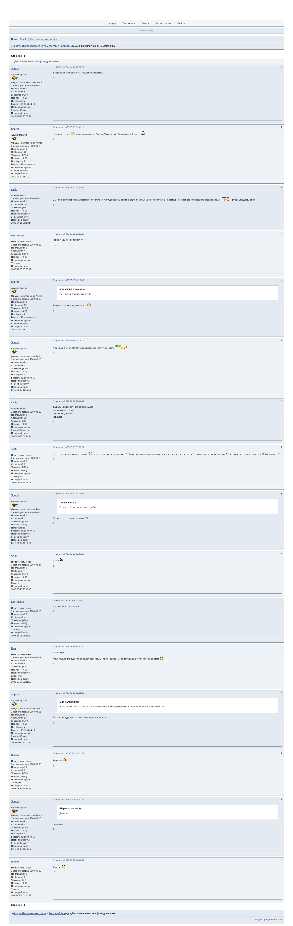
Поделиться (58, 67)
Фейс (14, 189)
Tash (14, 449)
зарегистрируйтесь (50, 39)
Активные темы (146, 31)
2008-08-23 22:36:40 (74, 646)
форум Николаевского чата (29, 46)
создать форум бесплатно (268, 919)
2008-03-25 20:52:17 (74, 447)
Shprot (15, 68)
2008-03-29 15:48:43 (74, 554)
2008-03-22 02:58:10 (74, 401)
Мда (13, 648)
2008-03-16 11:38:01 (74, 67)
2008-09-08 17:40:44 (74, 799)
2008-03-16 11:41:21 (74, 127)
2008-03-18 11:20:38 (74, 280)
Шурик (15, 861)
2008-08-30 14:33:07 (74, 753)
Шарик (15, 755)
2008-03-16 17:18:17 (74, 234)
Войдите (32, 39)
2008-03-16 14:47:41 (74, 187)
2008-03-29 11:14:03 (74, 493)
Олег (14, 555)
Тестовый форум (59, 46)
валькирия (17, 235)
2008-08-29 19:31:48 (74, 693)
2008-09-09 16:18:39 (74, 860)
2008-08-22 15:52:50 (74, 600)
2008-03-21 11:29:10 (74, 340)
